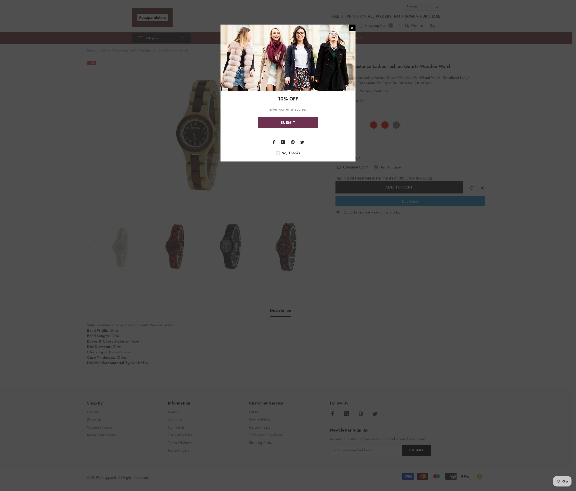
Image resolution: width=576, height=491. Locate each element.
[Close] (352, 28)
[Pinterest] (292, 142)
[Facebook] (274, 142)
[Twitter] (302, 142)
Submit (288, 122)
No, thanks (290, 153)
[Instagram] (283, 142)
